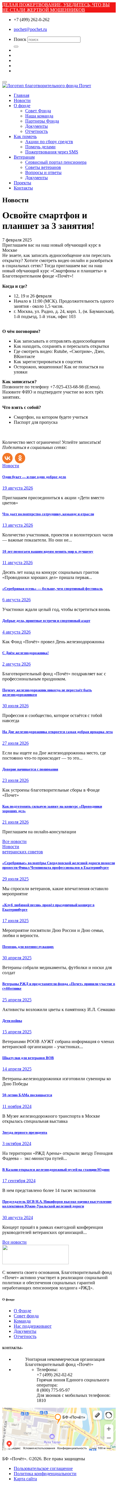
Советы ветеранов (43, 167)
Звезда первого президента (24, 1132)
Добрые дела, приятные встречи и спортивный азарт (46, 620)
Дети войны (12, 1020)
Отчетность (36, 131)
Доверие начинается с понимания (30, 769)
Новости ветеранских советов (22, 849)
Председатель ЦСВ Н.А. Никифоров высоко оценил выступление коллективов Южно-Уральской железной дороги (57, 1203)
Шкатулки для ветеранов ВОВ (28, 1058)
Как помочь (25, 136)
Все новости (14, 841)
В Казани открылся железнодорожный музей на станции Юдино (56, 1169)
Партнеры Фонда (42, 121)
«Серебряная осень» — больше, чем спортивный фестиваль (52, 588)
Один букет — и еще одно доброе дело (34, 477)
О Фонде (22, 1310)
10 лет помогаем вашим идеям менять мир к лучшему (47, 551)
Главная (21, 95)
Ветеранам (24, 157)
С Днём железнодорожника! (25, 653)
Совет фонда (26, 1315)
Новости (22, 100)
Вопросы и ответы (43, 172)
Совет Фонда (38, 110)
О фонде (22, 105)
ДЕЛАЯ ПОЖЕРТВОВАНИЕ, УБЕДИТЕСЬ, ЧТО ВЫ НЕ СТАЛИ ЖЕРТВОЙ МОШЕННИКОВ (56, 7)
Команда (22, 1321)
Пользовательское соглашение (43, 1468)
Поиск (20, 39)
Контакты (23, 187)
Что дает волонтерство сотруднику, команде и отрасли (48, 514)
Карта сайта (25, 1478)
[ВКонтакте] (8, 456)
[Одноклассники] (20, 456)
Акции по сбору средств (49, 141)
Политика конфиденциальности (45, 1473)
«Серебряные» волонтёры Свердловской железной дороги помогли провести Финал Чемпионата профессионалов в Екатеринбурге (58, 865)
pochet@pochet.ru (30, 29)
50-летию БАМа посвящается (27, 1095)
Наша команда (39, 115)
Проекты (22, 182)
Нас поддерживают (33, 1326)
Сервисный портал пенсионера (55, 162)
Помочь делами (40, 146)
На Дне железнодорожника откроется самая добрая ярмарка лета (57, 732)
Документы (36, 126)
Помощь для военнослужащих (28, 946)
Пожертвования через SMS (51, 151)
